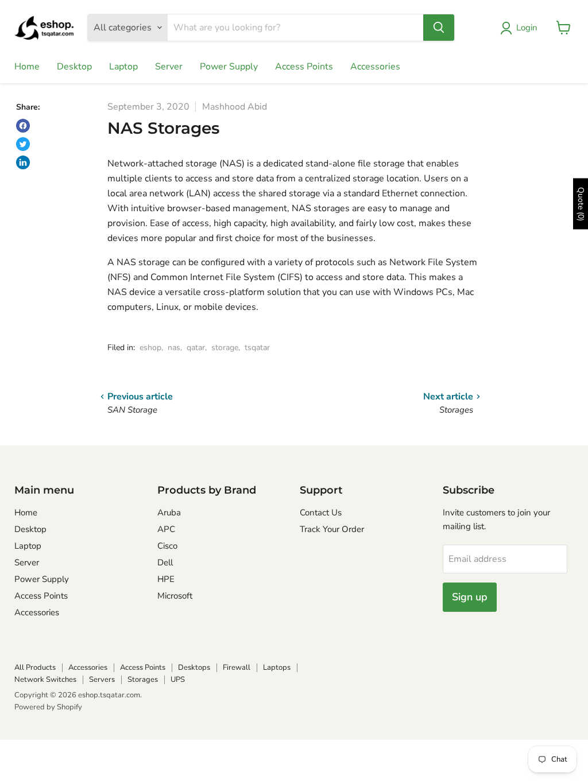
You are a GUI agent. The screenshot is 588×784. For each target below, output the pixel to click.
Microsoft (174, 595)
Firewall (236, 667)
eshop (150, 347)
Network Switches (45, 679)
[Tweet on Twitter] (23, 144)
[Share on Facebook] (23, 126)
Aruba (169, 512)
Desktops (194, 667)
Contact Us (321, 512)
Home (27, 66)
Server (169, 66)
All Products (35, 667)
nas (174, 347)
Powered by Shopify (48, 707)
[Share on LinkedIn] (23, 162)
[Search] (438, 27)
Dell (165, 562)
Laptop (123, 66)
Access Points (304, 66)
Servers (102, 679)
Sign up (470, 597)
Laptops (277, 667)
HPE (166, 579)
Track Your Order (332, 529)
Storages (142, 679)
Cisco (167, 546)
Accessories (375, 66)
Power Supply (229, 66)
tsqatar (257, 347)
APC (166, 529)
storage (224, 347)
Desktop (74, 66)
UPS (178, 679)
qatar (196, 347)
